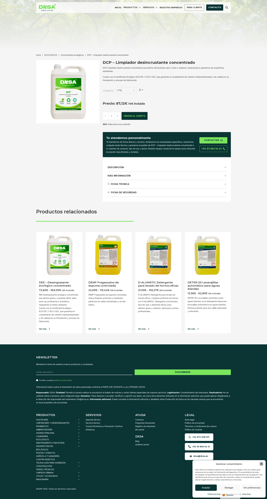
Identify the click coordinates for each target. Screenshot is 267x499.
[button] (261, 464)
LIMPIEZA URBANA (44, 472)
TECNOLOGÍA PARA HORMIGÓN (51, 463)
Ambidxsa (90, 429)
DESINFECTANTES (44, 446)
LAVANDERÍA (42, 436)
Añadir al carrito (134, 116)
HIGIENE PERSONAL (45, 433)
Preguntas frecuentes (145, 423)
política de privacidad (63, 380)
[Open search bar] (226, 7)
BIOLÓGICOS (42, 449)
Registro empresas (171, 7)
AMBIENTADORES (44, 429)
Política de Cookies (215, 494)
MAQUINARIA (42, 479)
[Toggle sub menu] (79, 419)
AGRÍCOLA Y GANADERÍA (47, 456)
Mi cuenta (139, 429)
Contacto (214, 7)
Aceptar (206, 487)
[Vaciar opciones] (141, 90)
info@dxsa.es (82, 399)
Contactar (211, 140)
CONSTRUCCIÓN (44, 466)
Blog (137, 441)
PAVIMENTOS (42, 426)
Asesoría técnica (93, 419)
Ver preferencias (251, 487)
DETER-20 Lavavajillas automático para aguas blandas (204, 285)
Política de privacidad (195, 423)
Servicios (148, 7)
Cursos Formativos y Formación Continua (104, 426)
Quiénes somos (142, 444)
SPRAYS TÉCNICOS (45, 469)
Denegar (229, 487)
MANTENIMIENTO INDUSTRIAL (50, 443)
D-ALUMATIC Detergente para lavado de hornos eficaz (158, 284)
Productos (130, 7)
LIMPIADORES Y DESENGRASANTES (52, 423)
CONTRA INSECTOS (45, 459)
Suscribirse (182, 372)
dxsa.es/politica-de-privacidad (53, 402)
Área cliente (194, 7)
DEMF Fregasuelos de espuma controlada (103, 284)
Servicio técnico (93, 423)
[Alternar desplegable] (140, 7)
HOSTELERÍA (42, 419)
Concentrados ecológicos (72, 55)
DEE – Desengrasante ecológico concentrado (55, 284)
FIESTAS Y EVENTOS (45, 453)
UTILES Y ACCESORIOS (47, 476)
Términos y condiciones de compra (201, 426)
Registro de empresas (145, 426)
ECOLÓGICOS (50, 55)
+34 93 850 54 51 (212, 148)
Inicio (118, 7)
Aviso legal (246, 494)
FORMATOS (108, 91)
